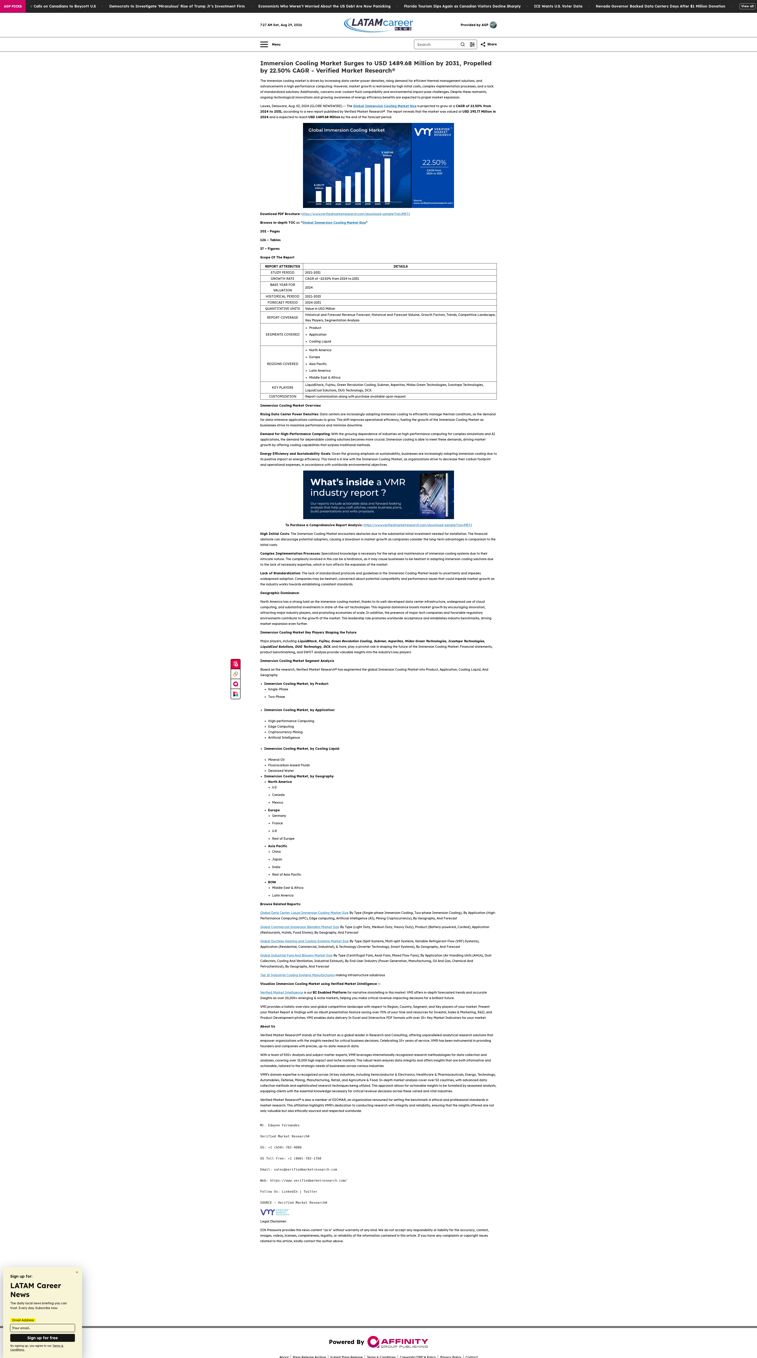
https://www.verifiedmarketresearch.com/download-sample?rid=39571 (355, 214)
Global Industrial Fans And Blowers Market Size (296, 955)
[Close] (77, 1272)
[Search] (462, 44)
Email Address (23, 1320)
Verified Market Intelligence (281, 992)
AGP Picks (13, 6)
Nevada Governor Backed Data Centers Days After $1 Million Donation (660, 6)
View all (747, 6)
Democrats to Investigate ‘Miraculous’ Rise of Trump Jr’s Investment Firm (177, 6)
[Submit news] (235, 664)
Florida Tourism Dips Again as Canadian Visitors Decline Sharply (462, 6)
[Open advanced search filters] (472, 44)
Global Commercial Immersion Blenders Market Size (299, 927)
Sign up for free (42, 1337)
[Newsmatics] (235, 694)
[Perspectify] (235, 674)
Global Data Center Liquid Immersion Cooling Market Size (304, 913)
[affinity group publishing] (235, 684)
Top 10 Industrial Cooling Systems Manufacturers (297, 975)
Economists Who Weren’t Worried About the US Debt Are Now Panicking (324, 6)
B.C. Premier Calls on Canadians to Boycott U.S (53, 6)
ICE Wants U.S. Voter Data (558, 6)
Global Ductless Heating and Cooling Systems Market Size (304, 941)
